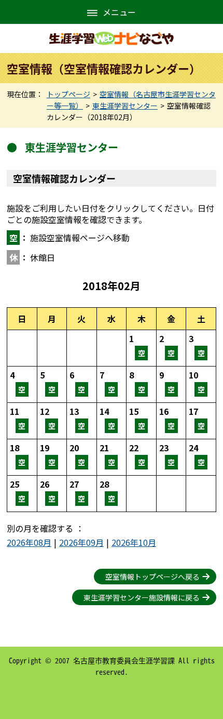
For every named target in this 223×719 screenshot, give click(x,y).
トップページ (68, 94)
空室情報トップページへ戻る (152, 576)
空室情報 (141, 348)
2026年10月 (134, 542)
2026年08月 (29, 542)
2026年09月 (81, 542)
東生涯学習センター (125, 105)
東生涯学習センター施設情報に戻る (141, 597)
